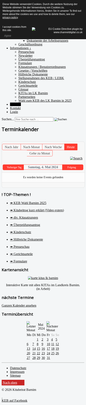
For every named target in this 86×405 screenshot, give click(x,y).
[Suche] (76, 158)
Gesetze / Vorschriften (32, 70)
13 (28, 348)
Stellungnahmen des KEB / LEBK (41, 78)
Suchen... (8, 119)
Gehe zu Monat (39, 153)
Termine (15, 104)
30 (43, 358)
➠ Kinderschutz (20, 232)
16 (43, 348)
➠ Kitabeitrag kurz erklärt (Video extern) (37, 210)
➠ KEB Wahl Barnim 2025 (28, 203)
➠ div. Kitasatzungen (24, 217)
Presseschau (26, 52)
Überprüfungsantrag (31, 59)
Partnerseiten (26, 97)
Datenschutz (18, 368)
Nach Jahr (11, 147)
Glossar (23, 89)
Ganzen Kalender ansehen (19, 305)
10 (48, 344)
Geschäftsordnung (30, 44)
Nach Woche (53, 147)
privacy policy (10, 17)
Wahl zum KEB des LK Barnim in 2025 (45, 100)
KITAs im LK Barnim (33, 93)
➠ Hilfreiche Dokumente (26, 239)
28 (34, 358)
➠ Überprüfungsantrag (25, 225)
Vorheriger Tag (14, 167)
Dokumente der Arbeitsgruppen (47, 40)
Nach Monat (31, 147)
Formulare (25, 63)
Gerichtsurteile (28, 85)
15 (38, 348)
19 (57, 348)
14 (34, 348)
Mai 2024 (41, 326)
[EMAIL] (81, 139)
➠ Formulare (18, 261)
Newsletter (25, 55)
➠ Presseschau (19, 246)
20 (28, 353)
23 (43, 353)
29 (38, 358)
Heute (71, 147)
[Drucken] (78, 139)
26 (57, 353)
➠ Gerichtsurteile (21, 254)
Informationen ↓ (20, 48)
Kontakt (15, 108)
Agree (7, 35)
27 (28, 358)
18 (52, 348)
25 (52, 353)
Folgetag (71, 167)
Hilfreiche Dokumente (33, 74)
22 (38, 353)
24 (48, 353)
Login (14, 112)
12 (57, 344)
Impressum (17, 372)
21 (34, 353)
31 (48, 358)
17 (48, 348)
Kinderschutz (27, 82)
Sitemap (15, 375)
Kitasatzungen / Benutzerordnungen (42, 67)
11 (52, 344)
